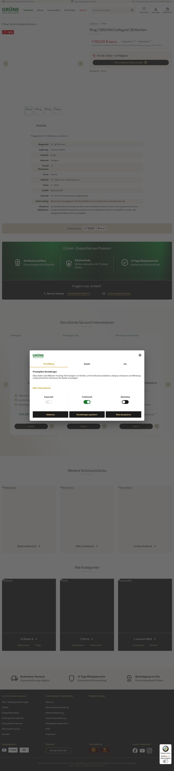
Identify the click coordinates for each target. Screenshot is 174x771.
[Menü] (169, 745)
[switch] (165, 761)
